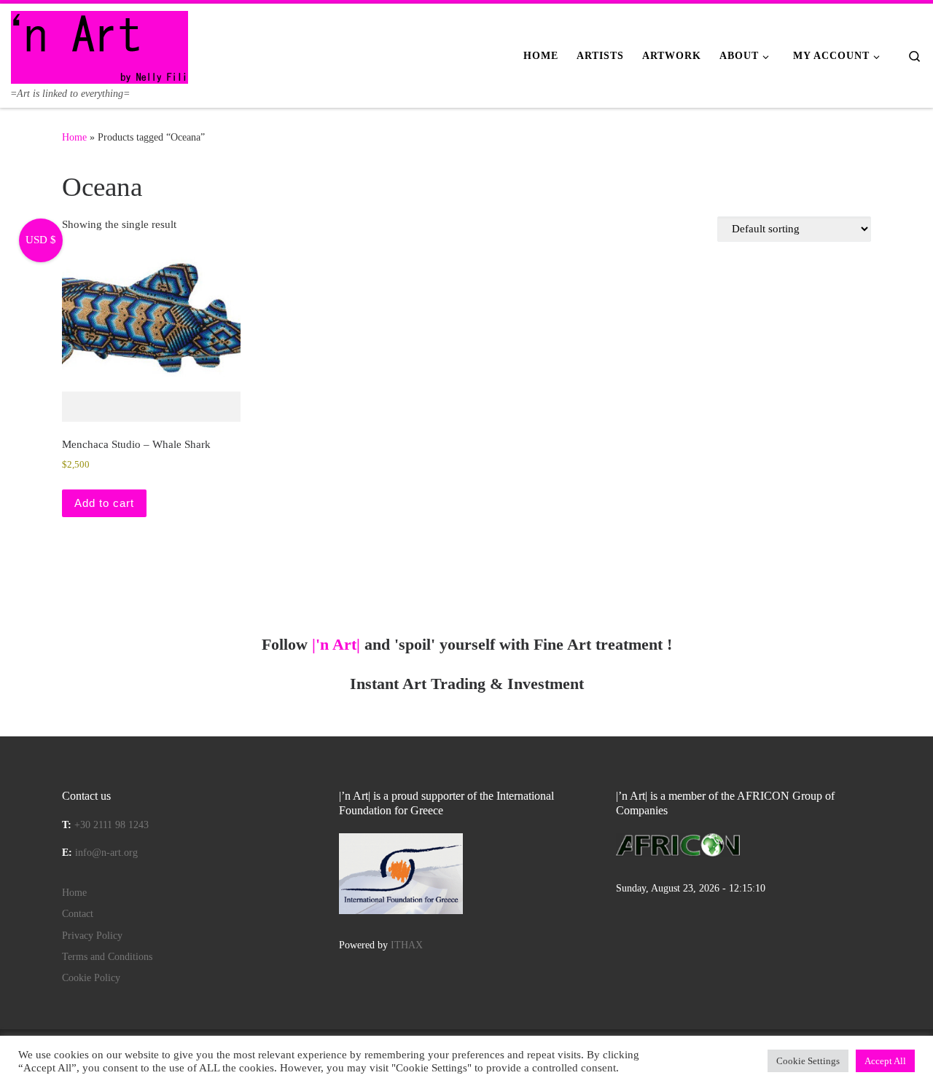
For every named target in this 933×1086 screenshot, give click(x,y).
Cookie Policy (91, 977)
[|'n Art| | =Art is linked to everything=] (99, 45)
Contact (77, 913)
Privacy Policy (92, 935)
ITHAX (407, 945)
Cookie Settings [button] (808, 1060)
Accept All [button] (885, 1060)
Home (74, 137)
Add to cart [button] (104, 503)
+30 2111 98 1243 (111, 824)
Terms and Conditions (107, 956)
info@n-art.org (106, 852)
